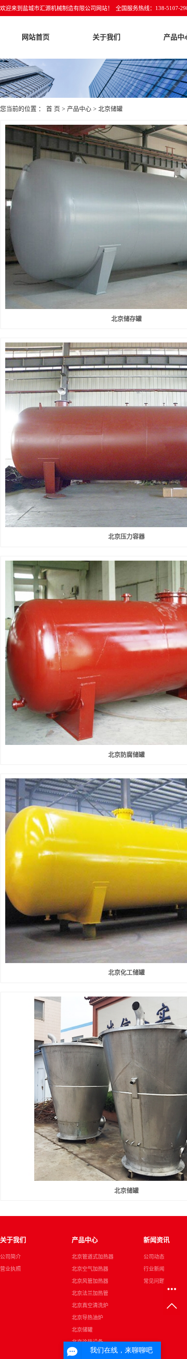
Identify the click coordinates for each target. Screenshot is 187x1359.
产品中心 (79, 109)
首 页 (53, 109)
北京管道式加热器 (93, 1257)
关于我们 (106, 37)
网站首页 (36, 37)
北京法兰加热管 (90, 1293)
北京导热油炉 (87, 1318)
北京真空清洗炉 (90, 1306)
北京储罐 (110, 109)
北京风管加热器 (90, 1281)
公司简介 (10, 1257)
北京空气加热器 (90, 1269)
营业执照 (10, 1269)
